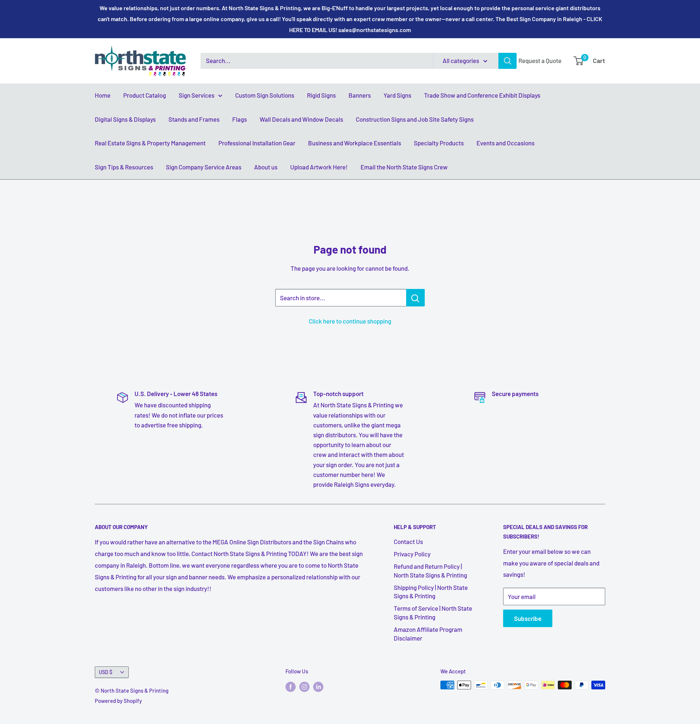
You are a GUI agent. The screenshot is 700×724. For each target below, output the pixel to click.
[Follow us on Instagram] (304, 686)
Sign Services (196, 95)
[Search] (507, 61)
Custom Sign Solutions (264, 95)
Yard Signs (397, 95)
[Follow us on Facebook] (290, 686)
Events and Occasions (505, 142)
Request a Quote (539, 60)
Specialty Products (439, 142)
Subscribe (527, 618)
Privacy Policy (412, 553)
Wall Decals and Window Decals (301, 119)
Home (102, 95)
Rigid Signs (321, 95)
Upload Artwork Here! (319, 167)
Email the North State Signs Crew (404, 167)
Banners (360, 95)
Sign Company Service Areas (203, 167)
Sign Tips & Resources (124, 167)
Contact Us (408, 541)
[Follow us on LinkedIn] (318, 686)
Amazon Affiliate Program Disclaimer (428, 634)
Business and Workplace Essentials (354, 142)
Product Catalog (144, 95)
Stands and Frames (193, 119)
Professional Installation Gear (256, 142)
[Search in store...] (415, 297)
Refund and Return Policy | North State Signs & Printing (430, 571)
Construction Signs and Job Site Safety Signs (415, 119)
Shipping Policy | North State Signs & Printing (431, 592)
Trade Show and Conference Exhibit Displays (482, 95)
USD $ (105, 672)
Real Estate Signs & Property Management (150, 142)
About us (265, 167)
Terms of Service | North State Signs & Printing (433, 612)
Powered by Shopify (118, 700)
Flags (239, 119)
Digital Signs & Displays (125, 119)
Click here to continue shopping (350, 321)
